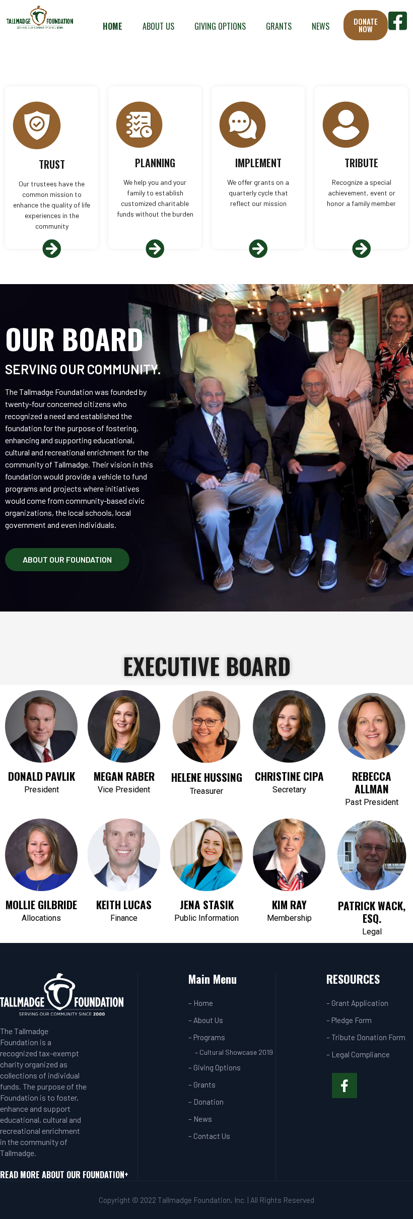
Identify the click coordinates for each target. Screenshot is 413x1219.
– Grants (202, 1084)
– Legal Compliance (358, 1054)
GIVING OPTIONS (220, 26)
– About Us (205, 1020)
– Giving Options (214, 1067)
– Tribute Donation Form (365, 1037)
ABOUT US (158, 26)
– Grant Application (357, 1002)
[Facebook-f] (344, 1085)
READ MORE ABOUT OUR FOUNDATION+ (64, 1175)
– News (200, 1118)
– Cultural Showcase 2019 (234, 1052)
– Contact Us (209, 1135)
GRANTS (279, 26)
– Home (200, 1002)
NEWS (320, 26)
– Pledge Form (349, 1020)
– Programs (206, 1037)
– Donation (206, 1101)
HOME (112, 26)
